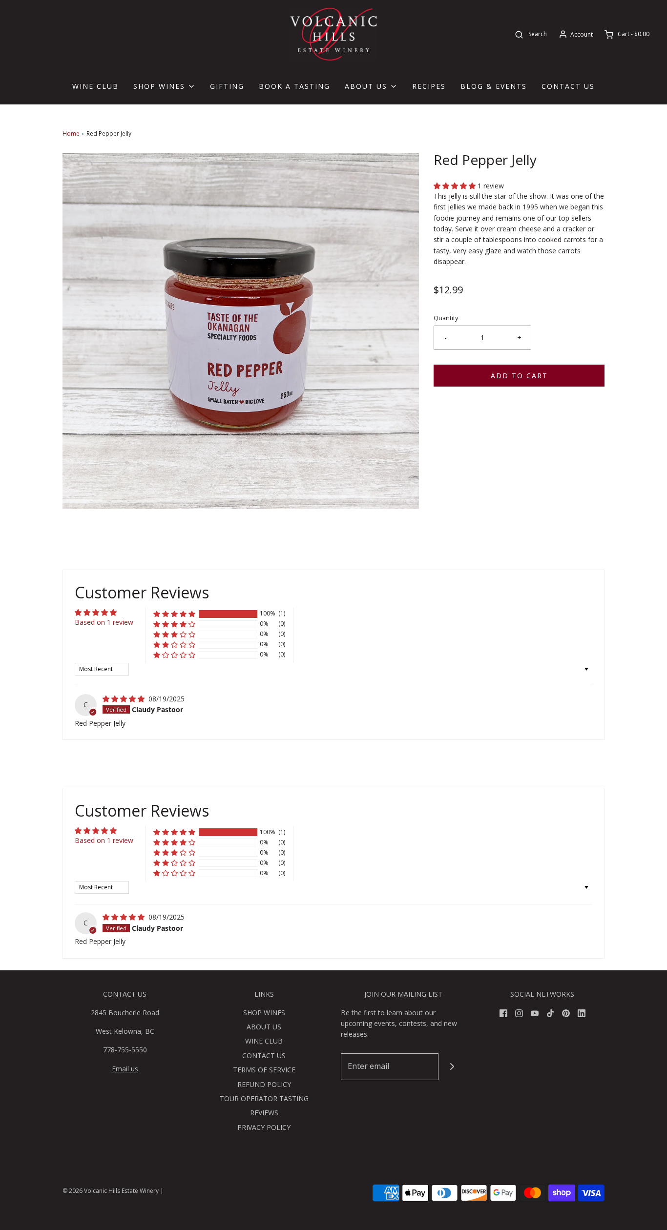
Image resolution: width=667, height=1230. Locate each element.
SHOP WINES (264, 1012)
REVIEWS (264, 1112)
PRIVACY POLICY (264, 1127)
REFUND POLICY (264, 1084)
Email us (125, 1068)
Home (71, 133)
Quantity (446, 318)
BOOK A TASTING (294, 86)
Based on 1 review (104, 622)
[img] (124, 698)
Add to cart (519, 375)
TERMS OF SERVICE (264, 1069)
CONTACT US (568, 86)
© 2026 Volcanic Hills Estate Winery (111, 1191)
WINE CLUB (95, 86)
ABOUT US (264, 1026)
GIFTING (227, 86)
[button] (456, 185)
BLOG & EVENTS (493, 86)
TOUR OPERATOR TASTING (264, 1098)
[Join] (451, 1066)
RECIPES (429, 86)
